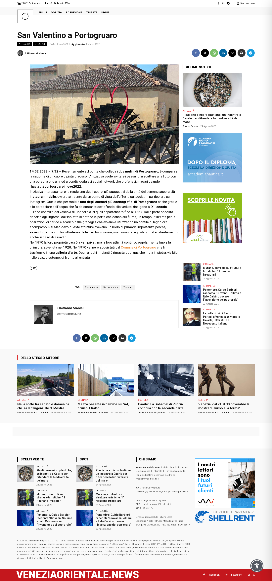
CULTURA (143, 400)
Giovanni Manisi (37, 53)
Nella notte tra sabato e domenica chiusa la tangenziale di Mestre (43, 406)
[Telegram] (228, 3)
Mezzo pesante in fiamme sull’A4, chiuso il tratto (103, 406)
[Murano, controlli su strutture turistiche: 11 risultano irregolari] (192, 272)
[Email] (232, 53)
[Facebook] (218, 3)
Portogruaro (91, 287)
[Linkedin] (223, 3)
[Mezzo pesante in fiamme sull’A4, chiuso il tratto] (106, 380)
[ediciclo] (212, 242)
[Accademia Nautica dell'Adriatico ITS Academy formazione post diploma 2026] (212, 181)
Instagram (236, 574)
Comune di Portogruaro (138, 247)
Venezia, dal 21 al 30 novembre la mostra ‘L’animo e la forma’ (223, 406)
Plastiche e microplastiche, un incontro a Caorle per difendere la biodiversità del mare (212, 118)
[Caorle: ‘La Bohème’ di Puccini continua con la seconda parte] (166, 380)
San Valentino (110, 287)
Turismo (127, 287)
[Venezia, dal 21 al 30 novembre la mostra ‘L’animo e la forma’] (226, 380)
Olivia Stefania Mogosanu (151, 412)
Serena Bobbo (190, 126)
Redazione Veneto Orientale (32, 412)
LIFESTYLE (40, 44)
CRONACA (208, 264)
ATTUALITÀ (24, 44)
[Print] (242, 53)
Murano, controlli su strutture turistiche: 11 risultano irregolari (222, 271)
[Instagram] (226, 574)
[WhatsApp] (214, 53)
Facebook (214, 574)
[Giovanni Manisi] (20, 53)
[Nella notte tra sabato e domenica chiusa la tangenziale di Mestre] (45, 380)
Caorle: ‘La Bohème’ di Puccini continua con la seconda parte (161, 406)
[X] (205, 53)
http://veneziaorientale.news (69, 314)
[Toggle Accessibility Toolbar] (257, 566)
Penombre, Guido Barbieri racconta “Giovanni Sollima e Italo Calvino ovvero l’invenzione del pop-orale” (222, 294)
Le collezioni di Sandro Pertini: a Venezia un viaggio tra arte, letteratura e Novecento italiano (221, 318)
